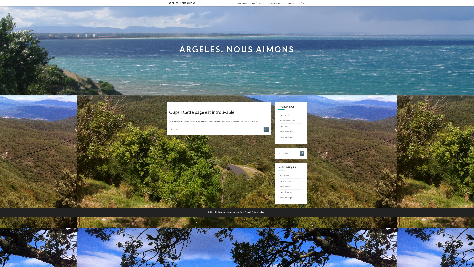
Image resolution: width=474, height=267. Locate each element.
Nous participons (287, 137)
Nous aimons (242, 3)
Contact (291, 3)
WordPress (245, 212)
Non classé (284, 115)
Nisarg (263, 212)
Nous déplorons (257, 3)
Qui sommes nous (275, 3)
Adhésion (302, 3)
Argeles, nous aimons (182, 3)
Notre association (287, 120)
